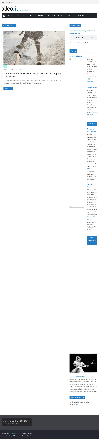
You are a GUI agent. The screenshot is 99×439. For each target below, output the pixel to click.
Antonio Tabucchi (76, 56)
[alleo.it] (4, 15)
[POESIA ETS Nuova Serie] (83, 354)
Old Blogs (70, 16)
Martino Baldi (19, 70)
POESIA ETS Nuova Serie (84, 377)
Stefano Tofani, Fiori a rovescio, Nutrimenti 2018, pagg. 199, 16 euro (32, 75)
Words (10, 16)
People (60, 16)
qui (77, 404)
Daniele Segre (92, 87)
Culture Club (27, 16)
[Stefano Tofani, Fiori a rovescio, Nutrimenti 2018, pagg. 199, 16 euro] (34, 48)
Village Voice (39, 16)
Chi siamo (80, 16)
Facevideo (51, 16)
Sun (17, 16)
